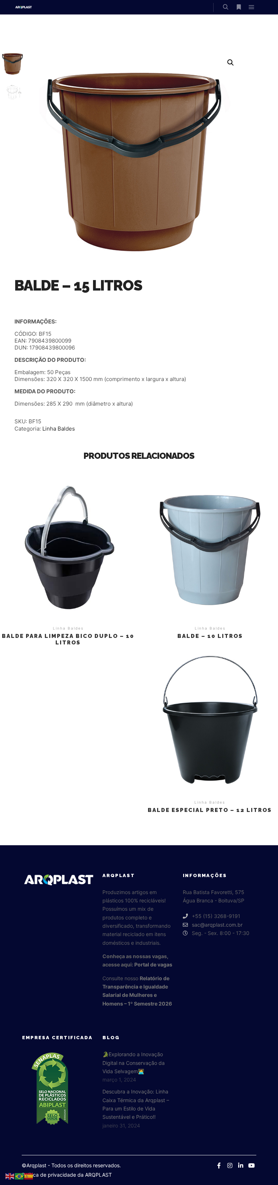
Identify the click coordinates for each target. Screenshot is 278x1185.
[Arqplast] (23, 7)
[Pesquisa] (225, 7)
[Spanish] (29, 1175)
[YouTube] (251, 1165)
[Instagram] (230, 1165)
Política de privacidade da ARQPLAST (67, 1175)
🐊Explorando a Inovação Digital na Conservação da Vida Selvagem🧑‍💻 (133, 1062)
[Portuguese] (19, 1175)
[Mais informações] (238, 7)
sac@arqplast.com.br (217, 925)
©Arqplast (34, 1165)
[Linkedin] (240, 1165)
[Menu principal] (251, 7)
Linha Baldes (58, 428)
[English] (10, 1175)
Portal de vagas (153, 964)
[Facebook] (219, 1165)
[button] (230, 62)
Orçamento (68, 546)
